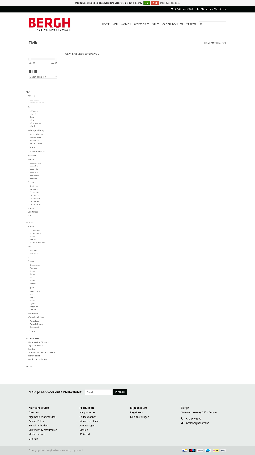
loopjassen (34, 178)
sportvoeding (34, 355)
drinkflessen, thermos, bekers (41, 352)
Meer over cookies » (170, 3)
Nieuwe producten (89, 421)
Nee (155, 3)
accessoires (34, 253)
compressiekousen (37, 103)
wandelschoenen (36, 134)
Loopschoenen (35, 291)
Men (115, 24)
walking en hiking (36, 130)
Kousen (31, 95)
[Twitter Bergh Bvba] (192, 392)
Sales (155, 24)
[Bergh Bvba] (54, 24)
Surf (30, 215)
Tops (31, 294)
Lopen (31, 159)
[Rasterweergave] (31, 71)
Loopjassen (34, 306)
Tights (32, 303)
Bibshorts (33, 189)
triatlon (31, 147)
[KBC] (207, 450)
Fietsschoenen (35, 204)
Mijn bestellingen (139, 416)
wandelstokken (36, 143)
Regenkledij (34, 327)
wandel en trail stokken (38, 359)
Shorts (32, 236)
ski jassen (34, 111)
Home (105, 24)
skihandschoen (36, 123)
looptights (34, 166)
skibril (32, 126)
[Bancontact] (184, 450)
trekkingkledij (35, 137)
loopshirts (34, 169)
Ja (146, 3)
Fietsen (31, 182)
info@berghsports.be (197, 423)
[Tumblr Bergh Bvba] (217, 392)
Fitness (31, 208)
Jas (31, 277)
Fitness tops (35, 230)
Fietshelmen (35, 198)
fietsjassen (34, 186)
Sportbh (33, 239)
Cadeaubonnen (172, 24)
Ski (29, 107)
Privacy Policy (36, 421)
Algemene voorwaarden (42, 416)
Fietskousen (34, 201)
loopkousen (34, 100)
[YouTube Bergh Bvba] (211, 392)
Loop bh (33, 297)
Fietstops (33, 268)
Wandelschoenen (37, 324)
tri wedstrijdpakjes (37, 151)
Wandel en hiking (36, 317)
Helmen (33, 283)
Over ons (34, 412)
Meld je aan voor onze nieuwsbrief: (55, 392)
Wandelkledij (35, 321)
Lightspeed (77, 450)
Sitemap (33, 438)
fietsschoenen (35, 265)
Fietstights (34, 195)
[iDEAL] (215, 450)
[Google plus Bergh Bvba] (198, 392)
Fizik (224, 43)
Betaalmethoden (38, 425)
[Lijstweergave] (35, 71)
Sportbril (32, 349)
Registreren (136, 412)
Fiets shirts (34, 192)
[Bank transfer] (222, 450)
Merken (191, 24)
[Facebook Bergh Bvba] (186, 392)
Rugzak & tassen (35, 345)
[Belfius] (200, 450)
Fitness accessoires (37, 242)
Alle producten (87, 412)
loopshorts (34, 172)
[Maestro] (192, 450)
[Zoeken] (201, 24)
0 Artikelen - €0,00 (184, 9)
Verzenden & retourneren (43, 429)
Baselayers (32, 155)
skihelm (33, 120)
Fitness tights (35, 233)
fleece (32, 117)
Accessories (141, 24)
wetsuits (33, 250)
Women (126, 24)
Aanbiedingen (87, 425)
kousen (33, 280)
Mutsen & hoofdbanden (39, 342)
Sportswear (33, 211)
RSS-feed (84, 434)
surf (29, 246)
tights (32, 274)
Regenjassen (35, 140)
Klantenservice (37, 434)
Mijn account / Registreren (213, 9)
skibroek (33, 114)
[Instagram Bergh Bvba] (223, 392)
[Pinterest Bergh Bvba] (205, 392)
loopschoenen (35, 163)
